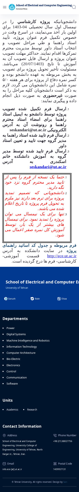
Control (11, 371)
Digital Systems (16, 334)
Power (11, 328)
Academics (12, 409)
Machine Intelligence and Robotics (28, 340)
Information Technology (22, 346)
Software (12, 383)
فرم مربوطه (65, 245)
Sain (65, 482)
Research (32, 409)
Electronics (13, 365)
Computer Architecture (21, 353)
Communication (17, 377)
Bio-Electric (13, 359)
